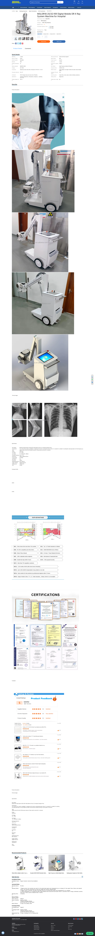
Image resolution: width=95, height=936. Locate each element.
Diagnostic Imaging (36, 929)
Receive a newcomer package (55, 930)
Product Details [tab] (17, 48)
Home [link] (17, 11)
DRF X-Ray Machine (46, 22)
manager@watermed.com (15, 931)
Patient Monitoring (36, 926)
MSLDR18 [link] (49, 11)
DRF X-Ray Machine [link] (41, 11)
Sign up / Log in (53, 925)
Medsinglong (43, 20)
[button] (38, 36)
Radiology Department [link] (23, 11)
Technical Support (70, 925)
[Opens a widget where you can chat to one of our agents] (90, 933)
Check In (52, 929)
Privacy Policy (70, 926)
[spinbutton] (42, 36)
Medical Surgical (36, 925)
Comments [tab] (28, 48)
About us (52, 926)
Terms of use (70, 929)
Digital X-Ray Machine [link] (33, 11)
